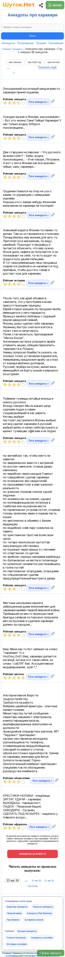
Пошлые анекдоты (43, 907)
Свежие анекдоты (51, 952)
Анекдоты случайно (42, 937)
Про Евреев (13, 920)
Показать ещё (47, 67)
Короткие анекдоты (17, 907)
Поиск (32, 35)
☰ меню (55, 5)
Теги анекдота (38, 101)
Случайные (55, 43)
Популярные (25, 43)
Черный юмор (14, 913)
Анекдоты (8, 43)
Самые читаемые (16, 937)
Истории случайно (17, 944)
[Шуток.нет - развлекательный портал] (18, 8)
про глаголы (15, 62)
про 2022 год (34, 62)
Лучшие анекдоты (27, 931)
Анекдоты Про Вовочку (39, 913)
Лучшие (41, 43)
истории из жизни (34, 920)
